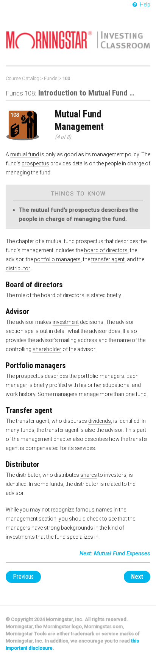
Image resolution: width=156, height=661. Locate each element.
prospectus (35, 163)
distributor (18, 268)
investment (66, 322)
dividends (99, 421)
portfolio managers (57, 259)
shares (88, 475)
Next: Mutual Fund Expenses (115, 553)
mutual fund (24, 154)
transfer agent (108, 259)
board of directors (106, 250)
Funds (51, 78)
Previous (23, 576)
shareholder (47, 349)
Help (144, 5)
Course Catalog (22, 78)
